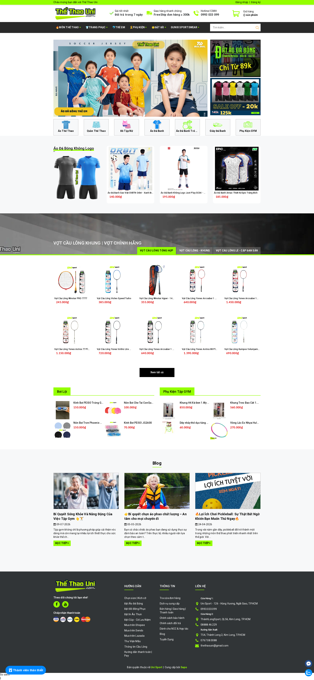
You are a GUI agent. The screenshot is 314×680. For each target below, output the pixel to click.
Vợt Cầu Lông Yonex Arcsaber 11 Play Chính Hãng (250, 298)
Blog (157, 463)
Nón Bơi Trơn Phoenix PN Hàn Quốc (94, 422)
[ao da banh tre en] (130, 78)
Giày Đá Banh (218, 130)
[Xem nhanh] (130, 168)
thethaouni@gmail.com (214, 645)
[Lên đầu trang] (308, 652)
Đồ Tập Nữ (126, 130)
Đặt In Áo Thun (133, 614)
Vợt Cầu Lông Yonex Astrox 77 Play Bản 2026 (77, 349)
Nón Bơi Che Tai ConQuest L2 (141, 402)
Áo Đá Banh (157, 130)
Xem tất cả (157, 372)
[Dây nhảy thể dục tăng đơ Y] (169, 427)
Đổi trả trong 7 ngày (129, 14)
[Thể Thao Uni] (75, 12)
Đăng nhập (242, 2)
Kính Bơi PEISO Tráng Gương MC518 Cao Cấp (100, 402)
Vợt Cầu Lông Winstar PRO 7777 (70, 298)
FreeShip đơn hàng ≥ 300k (172, 14)
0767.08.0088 (209, 640)
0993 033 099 (210, 14)
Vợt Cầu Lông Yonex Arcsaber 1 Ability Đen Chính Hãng (167, 349)
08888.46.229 (209, 624)
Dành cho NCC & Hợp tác (174, 628)
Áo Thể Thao (66, 130)
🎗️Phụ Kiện (137, 27)
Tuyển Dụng (167, 639)
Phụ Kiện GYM (248, 130)
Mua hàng (79, 356)
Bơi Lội (62, 391)
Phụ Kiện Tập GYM (177, 391)
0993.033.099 (209, 609)
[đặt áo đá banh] (235, 58)
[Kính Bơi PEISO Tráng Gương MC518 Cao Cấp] (62, 410)
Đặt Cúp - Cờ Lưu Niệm (137, 619)
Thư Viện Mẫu (132, 641)
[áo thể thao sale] (235, 96)
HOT (73, 149)
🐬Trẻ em (118, 27)
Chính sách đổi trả (170, 623)
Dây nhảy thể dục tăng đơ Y (196, 422)
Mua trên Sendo (133, 630)
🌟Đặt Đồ (158, 27)
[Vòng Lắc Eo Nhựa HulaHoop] (219, 430)
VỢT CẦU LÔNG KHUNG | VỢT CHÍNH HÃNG (97, 243)
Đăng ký (256, 2)
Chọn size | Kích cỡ (135, 598)
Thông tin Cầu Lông (135, 646)
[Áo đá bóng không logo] (77, 177)
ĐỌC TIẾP (61, 543)
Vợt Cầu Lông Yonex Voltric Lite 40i (114, 349)
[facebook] (56, 604)
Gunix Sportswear (184, 27)
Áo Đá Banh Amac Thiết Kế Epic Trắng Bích (236, 193)
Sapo (184, 667)
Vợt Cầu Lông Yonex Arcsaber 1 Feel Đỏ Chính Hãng (208, 298)
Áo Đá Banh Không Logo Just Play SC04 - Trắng (185, 193)
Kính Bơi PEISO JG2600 (138, 422)
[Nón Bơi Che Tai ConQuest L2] (113, 410)
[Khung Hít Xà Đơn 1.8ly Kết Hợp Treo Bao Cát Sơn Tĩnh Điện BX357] (169, 410)
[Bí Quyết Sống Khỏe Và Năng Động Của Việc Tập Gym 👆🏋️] (86, 491)
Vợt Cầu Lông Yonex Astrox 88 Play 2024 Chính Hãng (209, 349)
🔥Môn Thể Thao (67, 27)
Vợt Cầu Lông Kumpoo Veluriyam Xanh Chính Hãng (250, 349)
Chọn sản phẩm (139, 199)
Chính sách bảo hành (172, 617)
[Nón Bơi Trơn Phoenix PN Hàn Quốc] (62, 430)
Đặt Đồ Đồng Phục (135, 608)
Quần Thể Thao (96, 130)
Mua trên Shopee (134, 625)
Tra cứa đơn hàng (170, 598)
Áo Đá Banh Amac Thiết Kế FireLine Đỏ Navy (45, 664)
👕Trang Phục (96, 27)
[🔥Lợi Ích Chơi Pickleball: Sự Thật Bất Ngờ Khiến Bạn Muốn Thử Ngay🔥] (227, 491)
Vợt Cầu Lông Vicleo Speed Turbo (114, 298)
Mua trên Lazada (134, 635)
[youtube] (65, 604)
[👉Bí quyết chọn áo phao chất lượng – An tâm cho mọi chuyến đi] (157, 491)
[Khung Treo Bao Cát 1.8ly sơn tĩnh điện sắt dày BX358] (219, 410)
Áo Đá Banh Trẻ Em (188, 130)
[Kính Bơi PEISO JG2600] (113, 430)
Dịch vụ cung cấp (170, 603)
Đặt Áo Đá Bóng (133, 603)
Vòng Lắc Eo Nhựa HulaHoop (247, 422)
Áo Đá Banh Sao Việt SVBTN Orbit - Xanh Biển (131, 193)
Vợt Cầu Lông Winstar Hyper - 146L (157, 298)
